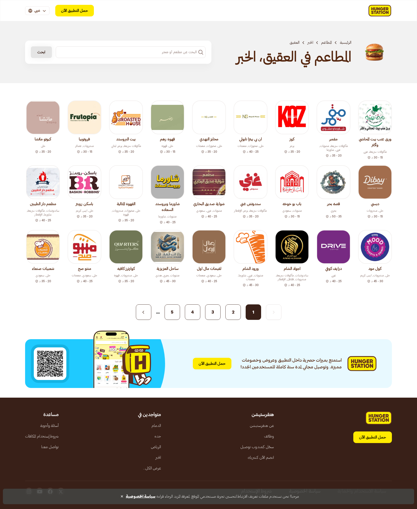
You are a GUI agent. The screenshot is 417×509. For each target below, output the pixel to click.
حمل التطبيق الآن (74, 11)
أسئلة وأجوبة (49, 426)
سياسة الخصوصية (140, 496)
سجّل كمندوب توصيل (257, 447)
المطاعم (326, 42)
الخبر (310, 42)
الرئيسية (345, 42)
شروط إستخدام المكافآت (42, 436)
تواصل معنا (50, 447)
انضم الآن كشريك (261, 457)
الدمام (156, 426)
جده (157, 436)
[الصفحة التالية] (143, 312)
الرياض (156, 447)
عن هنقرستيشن (262, 426)
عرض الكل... (152, 468)
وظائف (269, 436)
